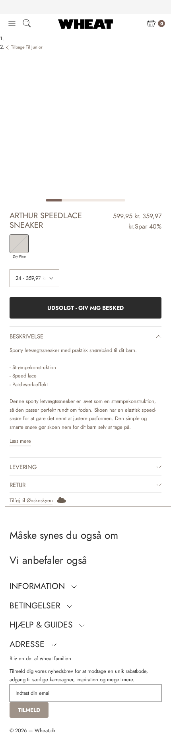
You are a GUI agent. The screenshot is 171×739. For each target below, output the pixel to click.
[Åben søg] (26, 24)
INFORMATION (38, 586)
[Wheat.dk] (85, 24)
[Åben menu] (12, 24)
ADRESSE (28, 644)
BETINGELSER (36, 606)
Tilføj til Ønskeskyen (31, 500)
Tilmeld (29, 710)
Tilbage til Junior (27, 47)
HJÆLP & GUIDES (42, 625)
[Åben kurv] (151, 24)
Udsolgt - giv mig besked (85, 308)
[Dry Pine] (19, 243)
